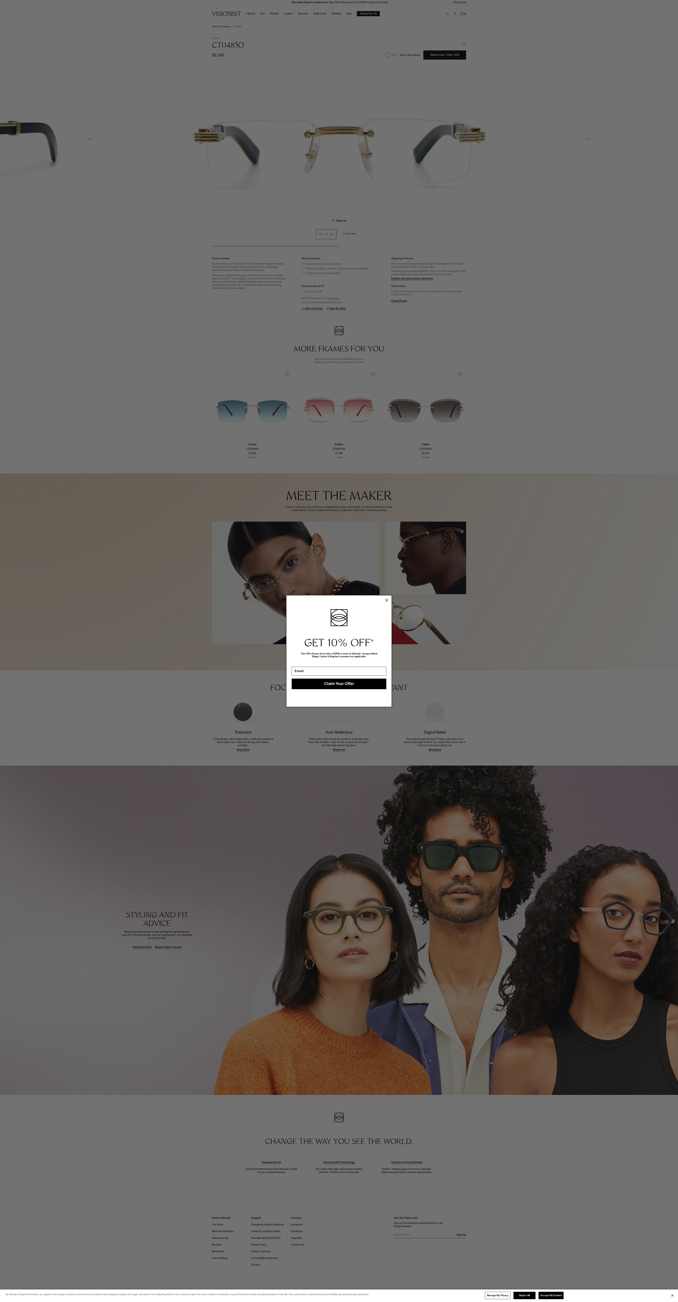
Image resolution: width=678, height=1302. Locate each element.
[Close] (672, 1295)
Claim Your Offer (339, 684)
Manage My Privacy (498, 1296)
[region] (339, 1295)
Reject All (524, 1296)
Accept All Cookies (550, 1296)
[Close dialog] (386, 600)
